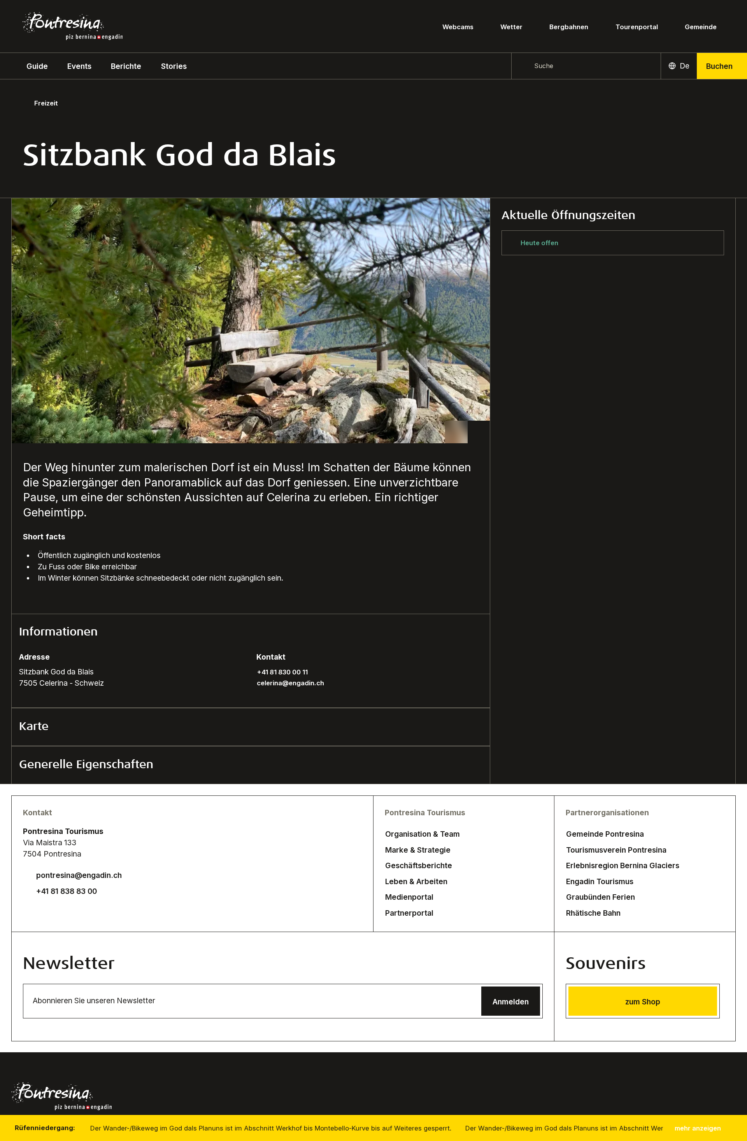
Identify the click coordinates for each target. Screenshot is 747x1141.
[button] (37, 66)
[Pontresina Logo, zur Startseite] (73, 26)
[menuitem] (79, 66)
